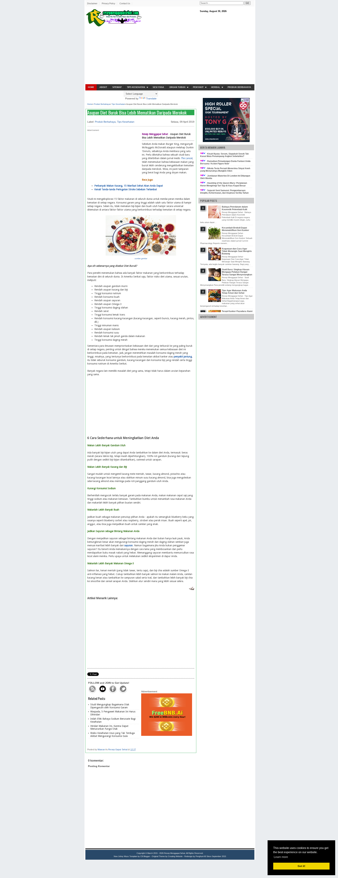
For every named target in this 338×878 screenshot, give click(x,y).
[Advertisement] (169, 55)
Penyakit (198, 87)
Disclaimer (92, 3)
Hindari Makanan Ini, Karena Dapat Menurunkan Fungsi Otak (109, 727)
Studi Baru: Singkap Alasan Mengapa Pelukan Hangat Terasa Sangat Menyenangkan (237, 272)
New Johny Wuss (121, 856)
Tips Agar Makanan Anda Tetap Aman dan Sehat (234, 291)
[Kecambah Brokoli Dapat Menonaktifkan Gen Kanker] (215, 238)
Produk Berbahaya (239, 87)
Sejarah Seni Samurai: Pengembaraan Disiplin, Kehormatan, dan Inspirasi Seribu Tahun (224, 191)
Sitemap (117, 87)
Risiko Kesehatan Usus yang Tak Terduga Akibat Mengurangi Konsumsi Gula (112, 734)
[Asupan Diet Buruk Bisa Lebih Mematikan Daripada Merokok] (141, 254)
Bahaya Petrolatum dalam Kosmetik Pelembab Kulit (235, 208)
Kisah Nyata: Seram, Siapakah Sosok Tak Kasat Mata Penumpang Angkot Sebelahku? (224, 155)
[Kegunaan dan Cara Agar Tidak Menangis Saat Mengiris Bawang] (215, 259)
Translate (151, 98)
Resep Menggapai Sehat (174, 853)
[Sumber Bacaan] (191, 589)
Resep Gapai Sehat (117, 749)
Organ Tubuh (177, 87)
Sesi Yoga (158, 87)
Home (91, 87)
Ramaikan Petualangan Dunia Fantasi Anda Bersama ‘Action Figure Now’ (225, 162)
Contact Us (125, 3)
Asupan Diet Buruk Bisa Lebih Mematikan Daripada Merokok (137, 112)
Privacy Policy (108, 3)
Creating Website (175, 856)
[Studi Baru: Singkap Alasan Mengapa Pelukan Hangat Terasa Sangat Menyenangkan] (215, 280)
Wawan (101, 749)
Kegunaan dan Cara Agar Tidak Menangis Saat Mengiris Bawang (237, 251)
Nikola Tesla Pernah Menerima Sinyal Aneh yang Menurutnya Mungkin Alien (225, 169)
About (103, 87)
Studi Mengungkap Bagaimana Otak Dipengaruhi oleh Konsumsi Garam (109, 706)
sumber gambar (140, 258)
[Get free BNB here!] (166, 735)
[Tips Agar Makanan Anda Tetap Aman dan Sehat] (215, 301)
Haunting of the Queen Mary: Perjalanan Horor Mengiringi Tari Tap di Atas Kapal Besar (223, 184)
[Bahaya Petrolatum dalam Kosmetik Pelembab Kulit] (215, 217)
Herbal (215, 87)
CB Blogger (145, 856)
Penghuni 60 (201, 856)
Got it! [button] (301, 866)
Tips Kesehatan (136, 87)
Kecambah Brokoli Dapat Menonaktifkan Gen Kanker (235, 229)
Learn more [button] (281, 856)
